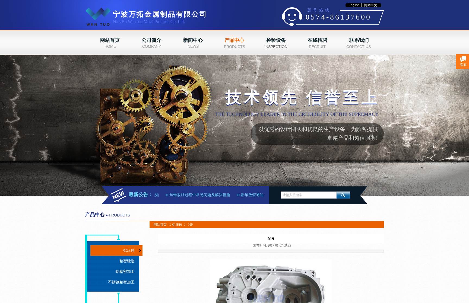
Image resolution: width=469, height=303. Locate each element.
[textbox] (309, 195)
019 (190, 225)
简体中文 (370, 5)
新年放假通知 (248, 195)
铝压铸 (177, 225)
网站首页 (160, 225)
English (354, 5)
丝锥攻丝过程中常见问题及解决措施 (196, 195)
